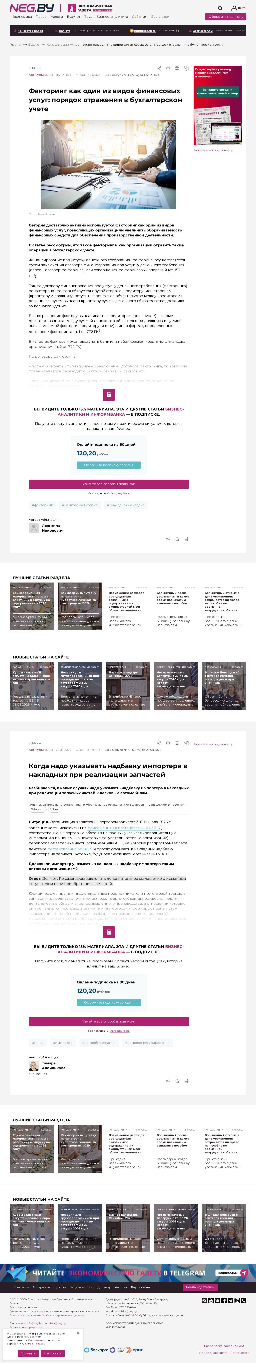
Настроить (52, 1353)
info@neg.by (34, 1323)
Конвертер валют (30, 30)
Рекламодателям (200, 1287)
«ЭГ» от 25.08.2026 (133, 750)
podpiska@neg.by (55, 1323)
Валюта (64, 30)
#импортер (63, 1043)
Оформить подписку (226, 17)
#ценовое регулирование (147, 1043)
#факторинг (42, 505)
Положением (36, 1340)
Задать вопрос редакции (26, 1327)
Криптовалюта (145, 30)
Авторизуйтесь (120, 493)
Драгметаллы (203, 30)
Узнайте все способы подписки (108, 484)
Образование (213, 667)
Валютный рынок (24, 667)
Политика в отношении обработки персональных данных (47, 1315)
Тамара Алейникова (53, 1065)
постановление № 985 (68, 849)
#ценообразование (99, 1043)
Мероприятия (117, 667)
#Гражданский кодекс (125, 505)
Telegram (37, 809)
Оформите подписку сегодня (108, 465)
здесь (95, 1311)
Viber (54, 809)
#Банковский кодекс (80, 505)
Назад (36, 68)
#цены (37, 1043)
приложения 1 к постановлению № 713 (124, 828)
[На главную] (32, 8)
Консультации (41, 75)
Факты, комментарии (170, 667)
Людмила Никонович (52, 528)
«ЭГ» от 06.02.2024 (132, 75)
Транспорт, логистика (75, 667)
